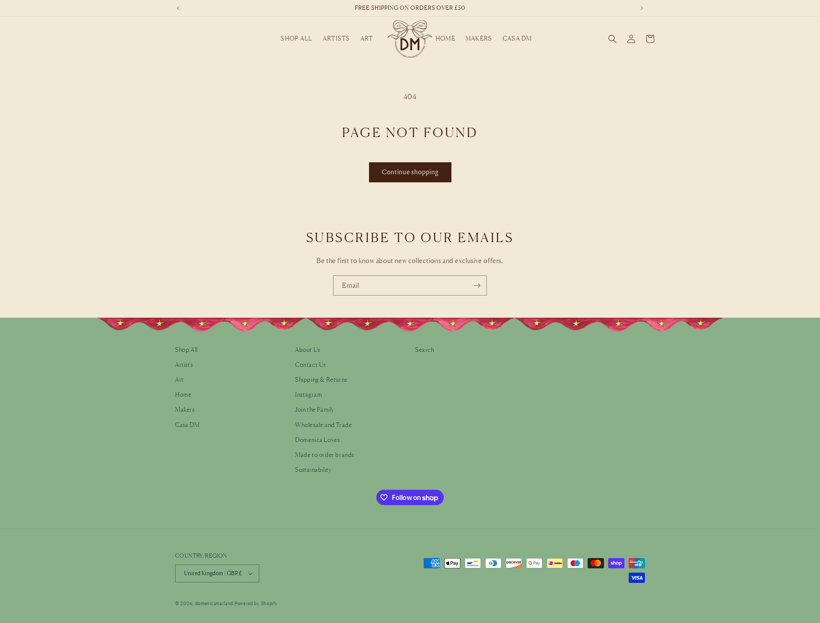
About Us (307, 349)
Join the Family (314, 409)
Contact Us (310, 364)
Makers (185, 409)
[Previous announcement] (178, 8)
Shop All (186, 349)
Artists (184, 364)
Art (179, 379)
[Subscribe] (477, 285)
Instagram (308, 394)
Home (183, 394)
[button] (296, 38)
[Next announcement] (642, 8)
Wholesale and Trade (323, 424)
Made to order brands (324, 454)
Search (424, 349)
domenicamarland (214, 603)
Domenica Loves (317, 439)
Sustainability (313, 469)
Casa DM (187, 424)
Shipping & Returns (321, 379)
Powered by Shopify (256, 603)
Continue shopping (410, 172)
